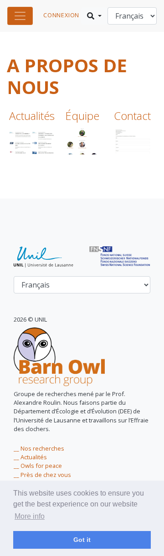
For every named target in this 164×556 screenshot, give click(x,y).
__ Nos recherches (39, 448)
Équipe (82, 115)
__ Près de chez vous (42, 475)
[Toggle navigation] (20, 16)
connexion (61, 15)
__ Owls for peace (38, 466)
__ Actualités (30, 457)
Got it (82, 539)
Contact (132, 115)
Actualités (32, 115)
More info (30, 516)
